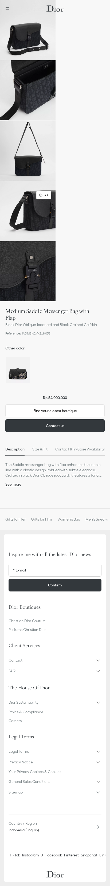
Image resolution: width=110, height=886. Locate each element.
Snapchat (89, 855)
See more (13, 484)
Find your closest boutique (55, 411)
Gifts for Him (41, 519)
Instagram (30, 855)
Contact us (55, 426)
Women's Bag (68, 519)
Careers (15, 721)
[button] (28, 30)
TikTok (15, 855)
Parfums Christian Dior (27, 629)
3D (46, 195)
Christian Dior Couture (27, 621)
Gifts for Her (15, 519)
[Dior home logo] (55, 8)
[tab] (15, 449)
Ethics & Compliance (26, 712)
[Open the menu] (9, 8)
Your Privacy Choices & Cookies (35, 772)
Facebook (53, 855)
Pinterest (71, 855)
